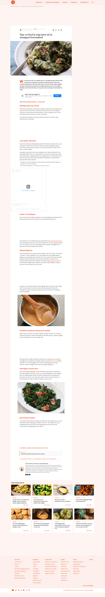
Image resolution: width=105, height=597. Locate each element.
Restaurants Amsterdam (51, 562)
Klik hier (22, 164)
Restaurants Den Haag (50, 569)
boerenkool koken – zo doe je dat (35, 102)
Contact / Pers (18, 562)
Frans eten (63, 578)
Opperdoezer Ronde (56, 241)
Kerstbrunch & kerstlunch (79, 566)
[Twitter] (26, 474)
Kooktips (16, 6)
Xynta (91, 590)
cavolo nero (39, 373)
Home (11, 6)
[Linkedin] (29, 474)
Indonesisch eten (65, 571)
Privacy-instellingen (88, 585)
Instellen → (57, 95)
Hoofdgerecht (36, 573)
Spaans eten (64, 573)
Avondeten (35, 569)
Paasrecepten (76, 571)
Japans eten (64, 575)
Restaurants (84, 2)
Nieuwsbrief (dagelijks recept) (22, 569)
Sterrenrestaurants (49, 571)
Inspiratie (73, 2)
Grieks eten (64, 564)
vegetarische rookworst (54, 359)
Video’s (91, 559)
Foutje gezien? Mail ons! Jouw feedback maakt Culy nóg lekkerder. (38, 459)
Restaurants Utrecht (50, 564)
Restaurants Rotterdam (51, 566)
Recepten (39, 2)
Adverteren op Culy (19, 575)
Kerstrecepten (36, 562)
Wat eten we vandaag (52, 2)
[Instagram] (28, 474)
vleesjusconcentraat (52, 261)
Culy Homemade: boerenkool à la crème (33, 454)
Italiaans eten (64, 569)
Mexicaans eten (65, 562)
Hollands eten (64, 580)
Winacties (17, 573)
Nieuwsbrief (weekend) (20, 571)
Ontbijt (34, 564)
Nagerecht (35, 578)
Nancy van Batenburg (27, 29)
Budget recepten (37, 580)
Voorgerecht (36, 571)
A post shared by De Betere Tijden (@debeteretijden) (28, 209)
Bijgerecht (35, 575)
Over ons (17, 564)
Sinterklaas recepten (78, 562)
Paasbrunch (76, 573)
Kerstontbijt (76, 569)
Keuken (65, 2)
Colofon (17, 566)
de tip (56, 421)
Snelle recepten (37, 582)
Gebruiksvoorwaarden (20, 578)
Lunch (34, 566)
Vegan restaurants (49, 573)
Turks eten (63, 566)
